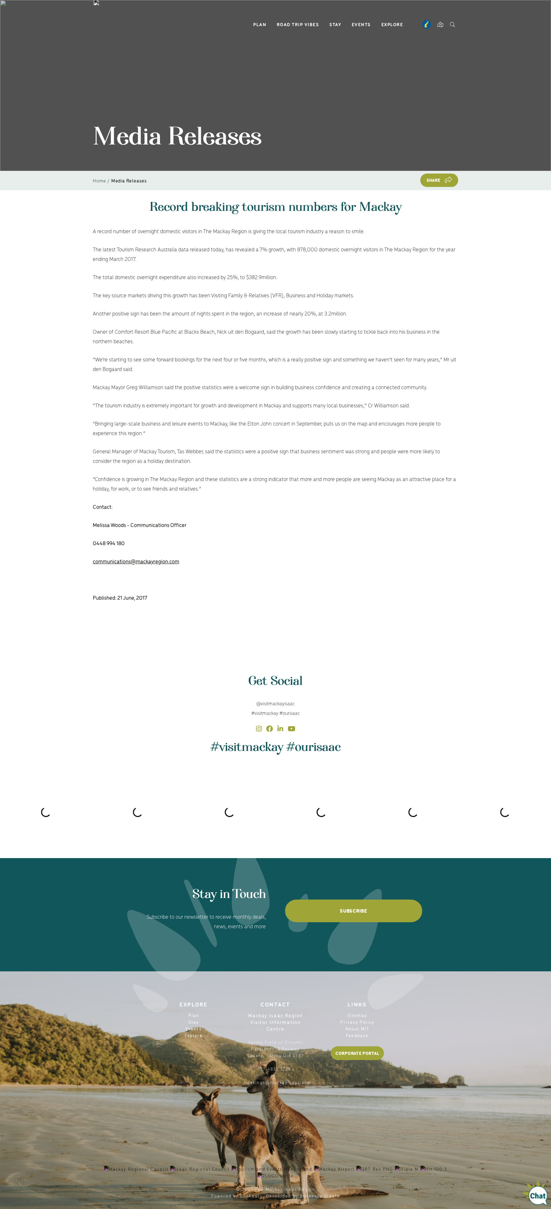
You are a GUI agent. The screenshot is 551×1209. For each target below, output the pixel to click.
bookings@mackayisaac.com (278, 1082)
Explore (392, 24)
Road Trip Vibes (298, 24)
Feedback (357, 1035)
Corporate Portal (357, 1053)
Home (99, 180)
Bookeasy (251, 1195)
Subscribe (353, 910)
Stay (335, 24)
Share (434, 180)
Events (361, 24)
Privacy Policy (357, 1022)
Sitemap (357, 1015)
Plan (259, 24)
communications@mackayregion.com (136, 561)
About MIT (357, 1029)
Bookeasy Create (320, 1195)
